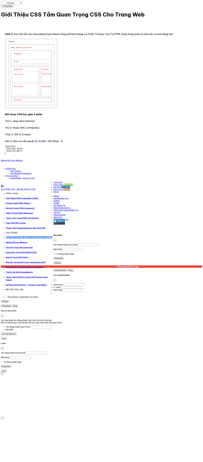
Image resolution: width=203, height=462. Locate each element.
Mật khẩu (57, 249)
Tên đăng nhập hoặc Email (65, 245)
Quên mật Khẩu (60, 270)
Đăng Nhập (6, 306)
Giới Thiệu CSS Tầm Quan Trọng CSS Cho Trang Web (29, 237)
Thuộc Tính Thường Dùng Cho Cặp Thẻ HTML (25, 228)
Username (58, 284)
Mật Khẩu (57, 290)
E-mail (57, 287)
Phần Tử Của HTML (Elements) (19, 213)
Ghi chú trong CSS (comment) (19, 247)
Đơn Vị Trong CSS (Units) (17, 257)
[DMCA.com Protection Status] (59, 224)
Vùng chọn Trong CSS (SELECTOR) (21, 252)
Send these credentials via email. (23, 297)
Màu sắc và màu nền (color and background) (25, 262)
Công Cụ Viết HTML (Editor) (18, 203)
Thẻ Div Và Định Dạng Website (19, 272)
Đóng (70, 270)
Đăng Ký (57, 263)
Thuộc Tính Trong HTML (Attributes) (22, 218)
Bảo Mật (9, 329)
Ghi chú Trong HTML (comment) (20, 208)
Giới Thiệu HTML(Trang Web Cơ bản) (22, 198)
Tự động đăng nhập (65, 254)
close (4, 339)
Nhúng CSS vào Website (12, 160)
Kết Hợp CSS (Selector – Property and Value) (26, 285)
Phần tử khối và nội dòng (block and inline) (24, 267)
